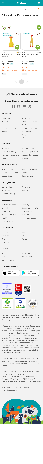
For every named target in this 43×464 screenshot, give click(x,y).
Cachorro (5, 232)
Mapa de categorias (21, 388)
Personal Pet (7, 190)
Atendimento (7, 148)
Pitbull (4, 257)
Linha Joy (25, 205)
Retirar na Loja (27, 176)
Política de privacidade (30, 152)
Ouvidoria (25, 158)
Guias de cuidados (9, 221)
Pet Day (5, 218)
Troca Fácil (6, 158)
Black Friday (6, 211)
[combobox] (21, 8)
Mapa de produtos (9, 390)
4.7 (19, 52)
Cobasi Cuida (7, 176)
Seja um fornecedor (29, 128)
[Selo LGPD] (33, 309)
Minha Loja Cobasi (29, 218)
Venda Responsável (29, 125)
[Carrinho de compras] (38, 3)
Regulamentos (28, 148)
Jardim (4, 239)
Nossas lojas (26, 118)
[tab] (4, 28)
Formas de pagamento (11, 155)
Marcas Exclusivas (9, 205)
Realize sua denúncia (10, 135)
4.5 (40, 52)
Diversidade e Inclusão (31, 122)
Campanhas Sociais (9, 125)
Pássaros (5, 236)
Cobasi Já (25, 173)
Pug (3, 253)
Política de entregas (10, 152)
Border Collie (27, 257)
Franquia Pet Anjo (9, 194)
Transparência (27, 131)
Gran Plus (25, 215)
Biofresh (5, 208)
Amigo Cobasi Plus (29, 169)
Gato (23, 232)
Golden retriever (8, 260)
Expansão (6, 131)
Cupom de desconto (30, 208)
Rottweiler (26, 253)
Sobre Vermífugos (9, 215)
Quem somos (7, 118)
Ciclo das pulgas (28, 211)
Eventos (5, 122)
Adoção (25, 190)
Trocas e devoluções (30, 155)
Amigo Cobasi (7, 169)
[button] (3, 3)
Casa (23, 236)
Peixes (24, 239)
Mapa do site (7, 388)
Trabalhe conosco (9, 128)
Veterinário (26, 187)
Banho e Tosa (7, 187)
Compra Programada (10, 173)
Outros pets (6, 242)
